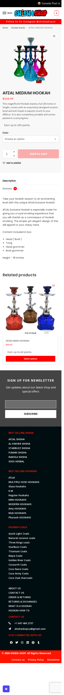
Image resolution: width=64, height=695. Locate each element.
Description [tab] (9, 180)
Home (5, 27)
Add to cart (38, 154)
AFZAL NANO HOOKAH (17, 340)
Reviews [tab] (9, 188)
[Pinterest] (33, 642)
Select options (30, 358)
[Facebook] (11, 642)
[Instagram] (22, 642)
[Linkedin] (27, 642)
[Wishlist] (53, 285)
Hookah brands (18, 27)
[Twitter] (16, 642)
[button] (56, 13)
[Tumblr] (38, 642)
